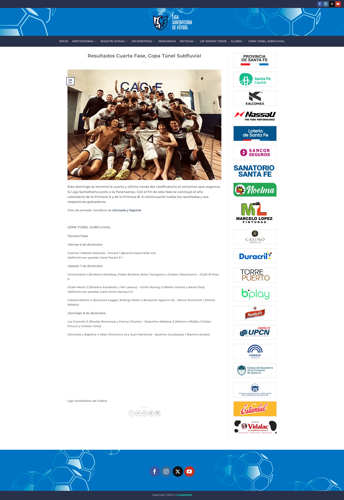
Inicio (63, 41)
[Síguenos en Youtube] (338, 4)
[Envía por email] (145, 413)
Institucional (83, 41)
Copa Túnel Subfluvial (266, 41)
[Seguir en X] (332, 4)
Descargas (167, 41)
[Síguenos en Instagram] (326, 4)
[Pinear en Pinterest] (151, 413)
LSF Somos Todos (213, 41)
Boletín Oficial (113, 41)
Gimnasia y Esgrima (126, 210)
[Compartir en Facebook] (132, 413)
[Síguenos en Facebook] (320, 4)
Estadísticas (142, 41)
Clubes (236, 41)
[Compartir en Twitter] (138, 413)
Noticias (186, 41)
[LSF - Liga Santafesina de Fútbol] (172, 22)
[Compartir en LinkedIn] (157, 413)
